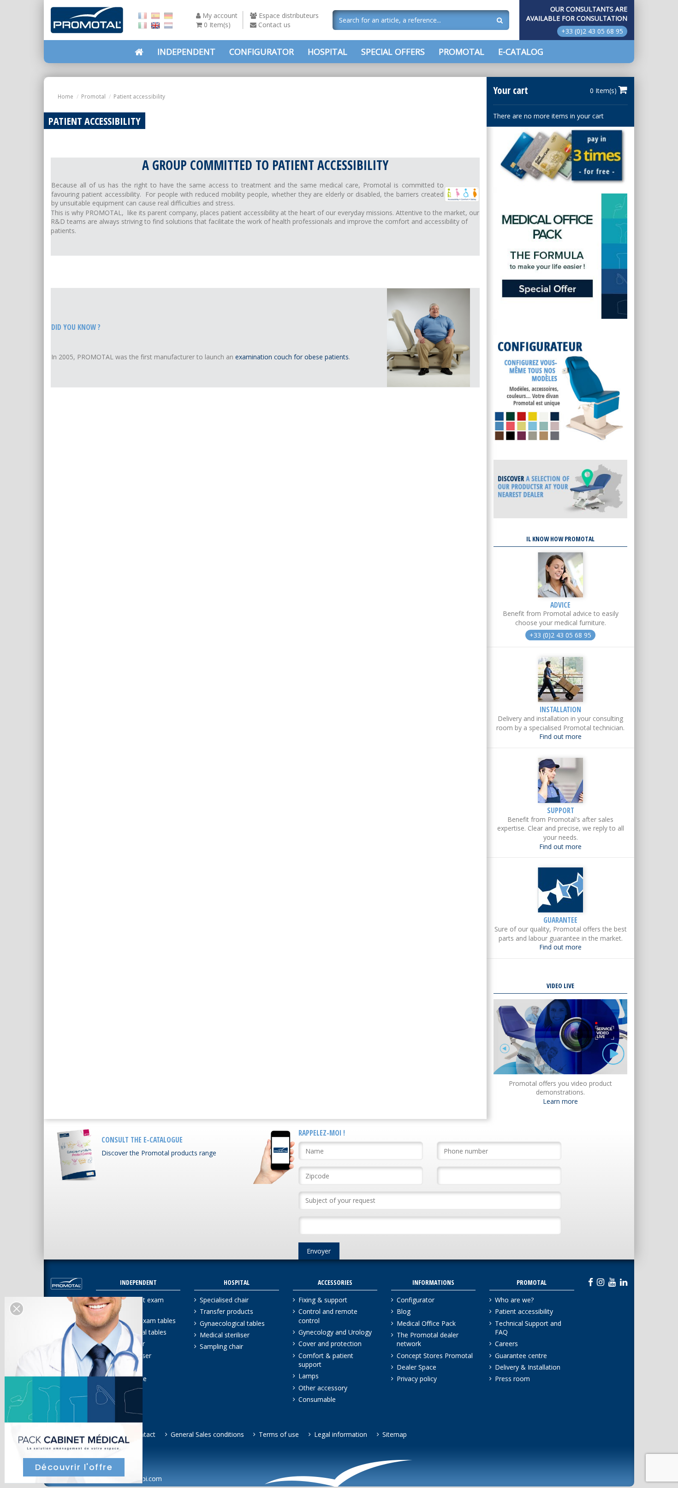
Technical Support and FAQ (528, 1328)
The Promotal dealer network (427, 1339)
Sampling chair (221, 1346)
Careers (506, 1343)
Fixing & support (322, 1299)
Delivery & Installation (527, 1367)
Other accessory (322, 1387)
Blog (403, 1311)
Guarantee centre (521, 1355)
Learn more (560, 1101)
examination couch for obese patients (292, 356)
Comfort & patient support (325, 1360)
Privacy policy (417, 1378)
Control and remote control (327, 1316)
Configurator (415, 1299)
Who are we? (514, 1299)
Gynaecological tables (232, 1323)
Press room (512, 1378)
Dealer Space (416, 1367)
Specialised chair (224, 1299)
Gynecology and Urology (335, 1332)
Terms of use (279, 1434)
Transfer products (226, 1311)
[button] (393, 51)
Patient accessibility (524, 1311)
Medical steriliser (225, 1334)
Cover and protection (330, 1343)
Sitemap (394, 1434)
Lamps (308, 1375)
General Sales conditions (207, 1434)
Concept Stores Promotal (435, 1355)
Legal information (340, 1434)
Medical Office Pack (426, 1323)
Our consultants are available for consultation (576, 14)
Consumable (317, 1399)
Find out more (560, 736)
